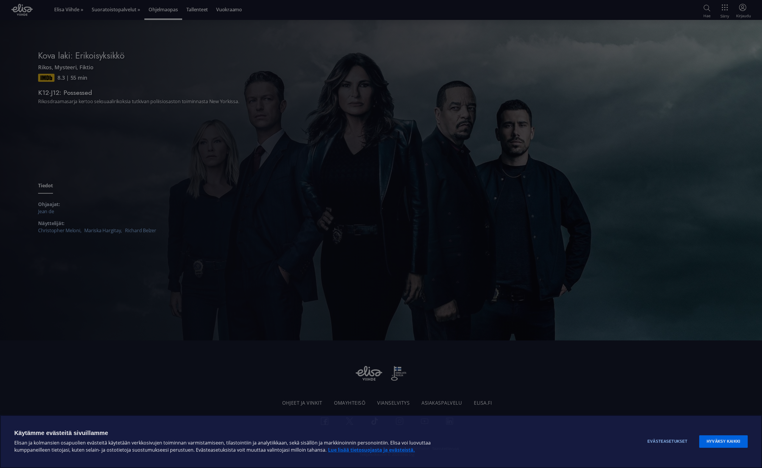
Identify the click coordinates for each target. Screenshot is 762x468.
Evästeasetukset (667, 441)
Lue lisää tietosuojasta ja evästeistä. (371, 450)
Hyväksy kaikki (723, 441)
